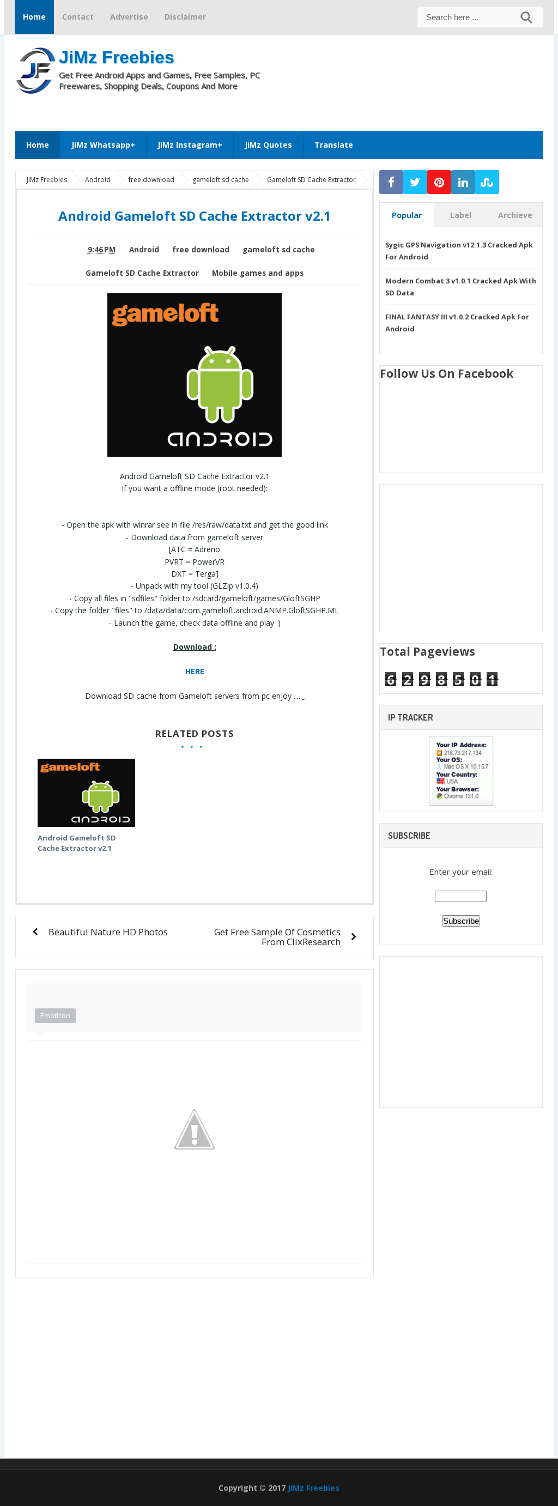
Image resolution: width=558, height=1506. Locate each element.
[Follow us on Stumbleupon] (487, 182)
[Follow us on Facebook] (391, 182)
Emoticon (55, 1015)
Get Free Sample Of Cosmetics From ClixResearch (277, 937)
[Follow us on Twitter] (415, 182)
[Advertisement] (321, 107)
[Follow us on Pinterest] (439, 182)
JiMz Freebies (116, 57)
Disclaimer (185, 16)
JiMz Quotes (268, 145)
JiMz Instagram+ (189, 145)
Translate (333, 145)
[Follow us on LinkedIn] (463, 182)
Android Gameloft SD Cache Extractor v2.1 (77, 843)
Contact (78, 16)
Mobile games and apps (258, 273)
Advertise (129, 16)
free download (200, 250)
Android (144, 250)
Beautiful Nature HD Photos (108, 932)
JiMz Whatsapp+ (103, 145)
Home (34, 16)
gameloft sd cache (278, 250)
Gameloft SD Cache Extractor (142, 273)
